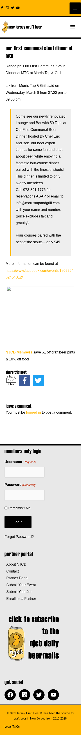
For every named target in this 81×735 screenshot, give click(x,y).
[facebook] (11, 694)
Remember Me (19, 508)
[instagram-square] (25, 694)
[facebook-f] (2, 7)
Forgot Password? (19, 537)
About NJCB (15, 564)
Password (20, 485)
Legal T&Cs (12, 726)
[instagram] (8, 7)
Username (20, 462)
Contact (11, 571)
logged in (33, 412)
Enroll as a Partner (20, 599)
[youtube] (18, 7)
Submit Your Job (18, 592)
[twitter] (13, 7)
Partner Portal (16, 578)
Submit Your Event (20, 585)
